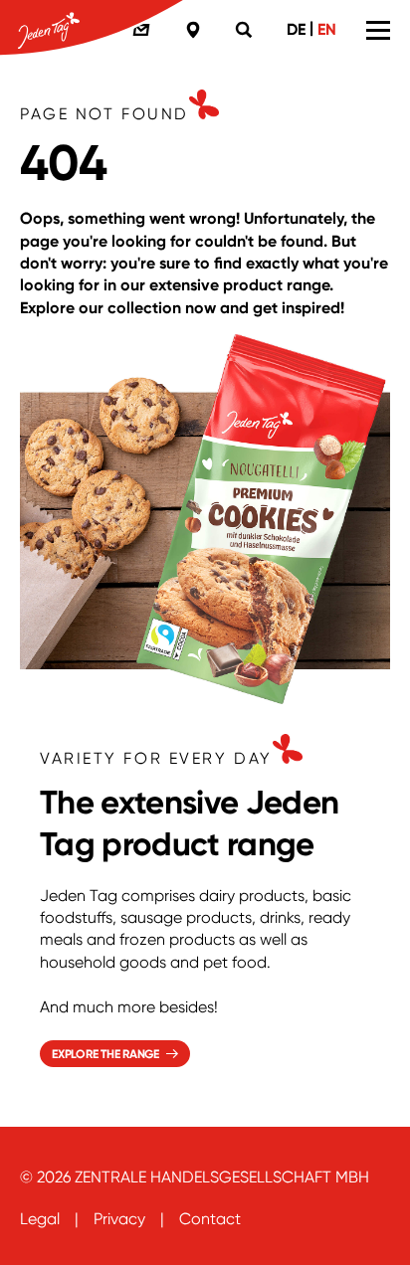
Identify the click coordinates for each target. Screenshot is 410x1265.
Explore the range (105, 1054)
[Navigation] (378, 30)
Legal (40, 1218)
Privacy (119, 1218)
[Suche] (247, 30)
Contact (210, 1218)
